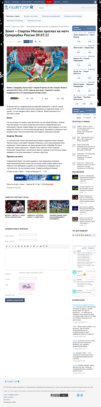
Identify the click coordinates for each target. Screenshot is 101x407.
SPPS (79, 118)
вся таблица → (90, 110)
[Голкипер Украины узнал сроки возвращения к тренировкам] (59, 206)
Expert (19, 41)
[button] (6, 246)
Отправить (91, 248)
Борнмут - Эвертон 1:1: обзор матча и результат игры (15, 216)
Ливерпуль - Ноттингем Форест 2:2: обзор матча (35, 216)
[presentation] (6, 246)
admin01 (79, 271)
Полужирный (73, 235)
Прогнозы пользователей (51, 16)
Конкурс (49, 2)
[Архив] (85, 248)
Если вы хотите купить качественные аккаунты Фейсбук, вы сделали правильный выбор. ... (84, 343)
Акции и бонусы (27, 2)
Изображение (86, 235)
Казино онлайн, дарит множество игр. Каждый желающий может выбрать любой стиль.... (83, 368)
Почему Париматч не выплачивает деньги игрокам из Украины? (86, 188)
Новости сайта (9, 397)
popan (79, 251)
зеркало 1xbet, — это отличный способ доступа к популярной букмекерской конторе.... (83, 356)
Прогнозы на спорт (34, 21)
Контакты (7, 399)
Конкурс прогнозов (30, 16)
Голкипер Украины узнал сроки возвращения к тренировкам (58, 217)
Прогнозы (57, 2)
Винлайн (49, 184)
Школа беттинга (39, 2)
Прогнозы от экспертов (15, 21)
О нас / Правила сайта (11, 395)
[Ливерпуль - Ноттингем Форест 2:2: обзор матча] (37, 206)
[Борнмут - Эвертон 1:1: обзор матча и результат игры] (15, 206)
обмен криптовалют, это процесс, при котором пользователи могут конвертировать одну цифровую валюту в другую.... (84, 330)
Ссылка (84, 235)
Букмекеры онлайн (10, 402)
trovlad (79, 279)
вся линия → (91, 28)
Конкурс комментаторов (73, 16)
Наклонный (75, 235)
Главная (7, 2)
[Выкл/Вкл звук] (83, 248)
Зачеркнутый (79, 235)
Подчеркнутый (77, 235)
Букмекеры (15, 2)
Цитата (90, 235)
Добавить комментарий (15, 300)
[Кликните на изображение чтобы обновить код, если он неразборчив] (27, 290)
